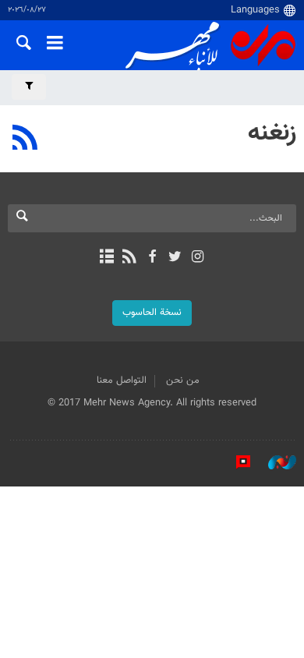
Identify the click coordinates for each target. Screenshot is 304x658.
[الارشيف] (106, 258)
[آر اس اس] (129, 258)
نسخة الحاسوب (152, 312)
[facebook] (151, 258)
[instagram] (197, 258)
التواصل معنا (122, 380)
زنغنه (272, 133)
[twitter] (175, 258)
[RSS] (25, 139)
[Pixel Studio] (235, 462)
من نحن (183, 380)
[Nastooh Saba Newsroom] (274, 462)
